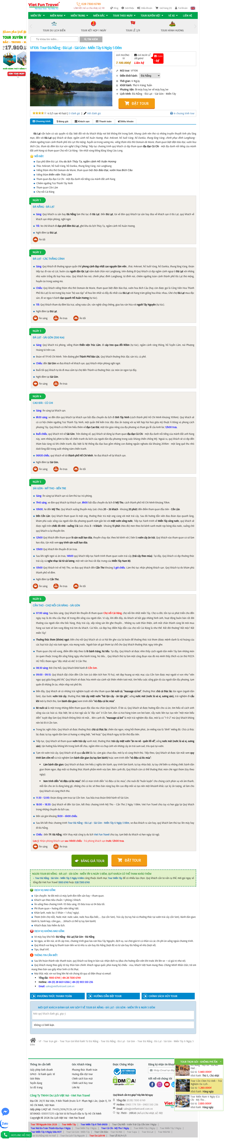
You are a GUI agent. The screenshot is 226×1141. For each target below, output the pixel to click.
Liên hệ (187, 15)
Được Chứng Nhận (123, 1064)
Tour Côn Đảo (101, 1131)
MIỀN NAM (56, 15)
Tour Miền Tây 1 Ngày (86, 1128)
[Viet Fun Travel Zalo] (173, 1084)
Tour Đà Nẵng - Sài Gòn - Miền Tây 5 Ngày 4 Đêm (59, 878)
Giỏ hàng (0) (165, 8)
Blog (116, 8)
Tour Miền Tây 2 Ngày (144, 1128)
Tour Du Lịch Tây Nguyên (72, 1135)
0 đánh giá (74, 113)
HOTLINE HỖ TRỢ (20, 1135)
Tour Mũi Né (164, 1131)
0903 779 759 (133, 1104)
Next (195, 26)
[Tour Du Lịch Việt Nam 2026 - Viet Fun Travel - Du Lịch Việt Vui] (44, 5)
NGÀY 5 (37, 482)
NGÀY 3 (37, 331)
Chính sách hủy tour (82, 1083)
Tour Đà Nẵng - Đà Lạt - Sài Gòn (118, 1041)
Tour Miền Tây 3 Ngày (170, 1128)
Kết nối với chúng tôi (160, 1078)
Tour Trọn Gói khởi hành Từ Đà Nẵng (79, 1041)
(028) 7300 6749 (136, 1100)
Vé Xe (171, 15)
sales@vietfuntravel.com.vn (60, 986)
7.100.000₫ (123, 63)
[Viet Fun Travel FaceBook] (151, 1084)
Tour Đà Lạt (147, 1131)
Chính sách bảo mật (82, 1078)
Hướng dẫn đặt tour (82, 1074)
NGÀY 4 (37, 396)
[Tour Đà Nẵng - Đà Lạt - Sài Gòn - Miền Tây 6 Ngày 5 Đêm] (48, 78)
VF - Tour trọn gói (48, 1041)
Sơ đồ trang (36, 1087)
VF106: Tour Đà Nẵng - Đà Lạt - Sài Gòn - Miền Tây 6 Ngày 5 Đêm (76, 47)
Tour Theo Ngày (123, 15)
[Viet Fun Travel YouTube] (166, 1084)
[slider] (39, 113)
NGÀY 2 (37, 252)
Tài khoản (183, 8)
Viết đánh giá (94, 113)
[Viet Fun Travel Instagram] (158, 1084)
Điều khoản (146, 8)
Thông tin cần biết (40, 1064)
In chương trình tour (184, 113)
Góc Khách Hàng (81, 1064)
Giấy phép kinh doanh (41, 1069)
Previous (31, 26)
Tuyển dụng (36, 1083)
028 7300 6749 (91, 4)
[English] (193, 8)
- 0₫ (156, 61)
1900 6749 (63, 882)
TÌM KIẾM (92, 39)
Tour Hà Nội (116, 1131)
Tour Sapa (132, 1131)
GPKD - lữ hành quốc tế (42, 1074)
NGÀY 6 (37, 599)
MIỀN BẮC (99, 15)
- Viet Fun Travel (76, 1117)
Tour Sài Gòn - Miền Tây (78, 1131)
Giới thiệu (129, 8)
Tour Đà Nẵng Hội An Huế (43, 1135)
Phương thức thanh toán (84, 1069)
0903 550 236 (150, 1104)
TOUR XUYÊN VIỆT (150, 15)
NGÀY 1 (37, 200)
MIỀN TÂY (36, 15)
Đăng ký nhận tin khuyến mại (164, 1064)
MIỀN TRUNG (78, 15)
